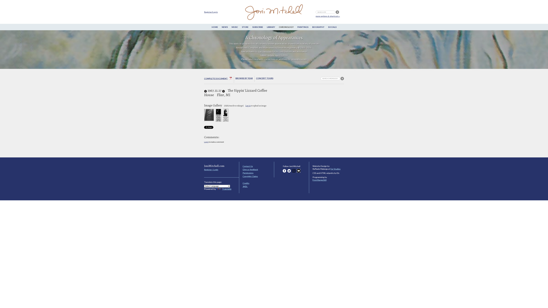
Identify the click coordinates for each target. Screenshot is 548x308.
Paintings (302, 27)
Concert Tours (264, 78)
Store (245, 27)
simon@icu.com (299, 59)
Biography (318, 27)
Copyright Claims (250, 176)
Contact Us (248, 166)
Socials (332, 27)
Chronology (286, 27)
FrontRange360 (320, 180)
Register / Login (211, 169)
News (225, 27)
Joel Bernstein (265, 51)
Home (215, 27)
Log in (248, 105)
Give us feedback (250, 169)
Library (271, 27)
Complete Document (216, 78)
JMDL (245, 186)
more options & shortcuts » (328, 16)
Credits (246, 183)
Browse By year (244, 78)
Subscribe (257, 27)
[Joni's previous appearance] (205, 90)
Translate (226, 189)
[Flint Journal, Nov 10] (218, 121)
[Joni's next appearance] (223, 90)
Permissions (248, 173)
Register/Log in (211, 12)
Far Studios (336, 169)
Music (235, 27)
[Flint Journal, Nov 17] (225, 121)
